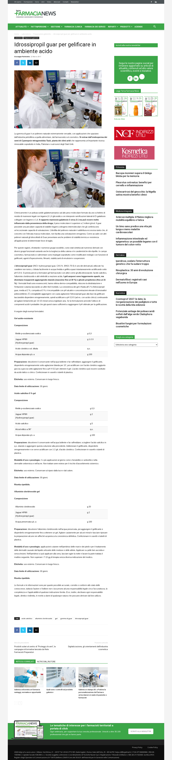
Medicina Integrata (124, 211)
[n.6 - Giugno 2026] (136, 106)
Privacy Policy (137, 747)
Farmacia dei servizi (95, 26)
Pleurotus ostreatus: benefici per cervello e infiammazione (134, 184)
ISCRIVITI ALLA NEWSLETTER (141, 731)
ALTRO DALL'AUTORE (46, 662)
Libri (42, 2)
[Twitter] (142, 77)
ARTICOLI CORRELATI (25, 662)
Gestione (55, 26)
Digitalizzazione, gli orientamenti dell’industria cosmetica (88, 648)
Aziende (139, 26)
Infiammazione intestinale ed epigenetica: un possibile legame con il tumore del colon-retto (136, 241)
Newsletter (75, 2)
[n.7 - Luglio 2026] (121, 106)
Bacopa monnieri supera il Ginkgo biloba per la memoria (134, 174)
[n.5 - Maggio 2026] (151, 106)
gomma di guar (66, 618)
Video (49, 2)
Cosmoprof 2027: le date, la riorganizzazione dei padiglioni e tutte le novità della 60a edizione (136, 302)
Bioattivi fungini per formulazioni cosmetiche (133, 325)
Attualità (21, 26)
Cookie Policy (153, 747)
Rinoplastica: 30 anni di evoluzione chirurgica (134, 272)
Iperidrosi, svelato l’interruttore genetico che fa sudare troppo (133, 262)
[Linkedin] (156, 2)
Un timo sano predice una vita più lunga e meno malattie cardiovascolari (134, 229)
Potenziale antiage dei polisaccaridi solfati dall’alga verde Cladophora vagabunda (135, 314)
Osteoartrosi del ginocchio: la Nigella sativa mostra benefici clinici (136, 193)
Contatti (65, 2)
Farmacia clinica (73, 26)
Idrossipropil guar (81, 618)
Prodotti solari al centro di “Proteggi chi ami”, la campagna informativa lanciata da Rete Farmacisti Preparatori (35, 649)
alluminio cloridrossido (43, 618)
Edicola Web (119, 119)
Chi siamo (17, 2)
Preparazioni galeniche (42, 34)
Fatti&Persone (38, 26)
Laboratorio (26, 34)
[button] (154, 27)
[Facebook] (151, 2)
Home (16, 34)
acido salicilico (27, 618)
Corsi (37, 2)
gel (56, 618)
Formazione (28, 2)
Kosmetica (120, 293)
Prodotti (125, 26)
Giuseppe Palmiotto (22, 57)
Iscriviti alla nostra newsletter (128, 45)
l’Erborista (120, 167)
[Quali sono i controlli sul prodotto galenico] (61, 677)
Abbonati (57, 2)
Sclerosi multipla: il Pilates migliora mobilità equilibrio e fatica (134, 218)
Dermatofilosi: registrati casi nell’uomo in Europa (131, 281)
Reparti (112, 26)
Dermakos (120, 255)
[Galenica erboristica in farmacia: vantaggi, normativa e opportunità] (29, 677)
